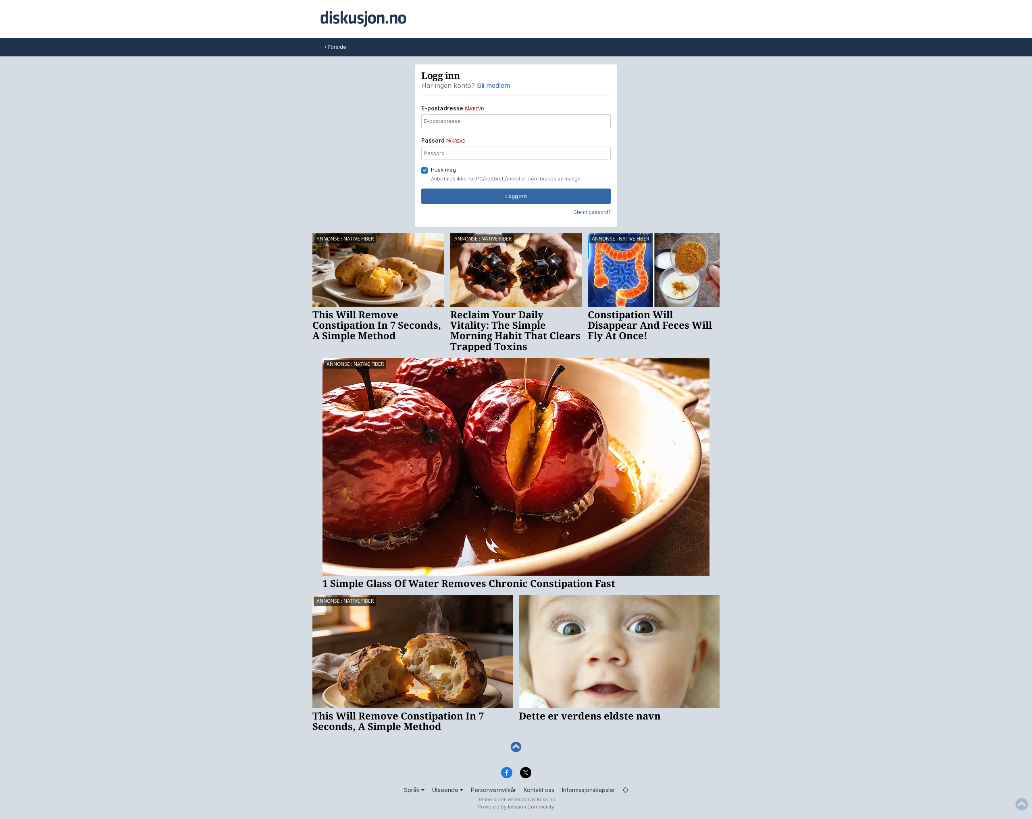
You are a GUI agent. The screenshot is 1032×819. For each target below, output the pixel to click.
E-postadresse (452, 108)
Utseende (446, 789)
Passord (443, 140)
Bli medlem (493, 85)
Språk (412, 789)
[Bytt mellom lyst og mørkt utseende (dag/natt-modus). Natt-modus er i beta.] (625, 789)
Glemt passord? (592, 212)
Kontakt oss (539, 789)
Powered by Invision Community (516, 807)
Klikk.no (546, 799)
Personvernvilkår (493, 789)
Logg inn (516, 196)
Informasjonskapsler (588, 789)
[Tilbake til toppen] (516, 747)
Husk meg (443, 169)
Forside (336, 47)
